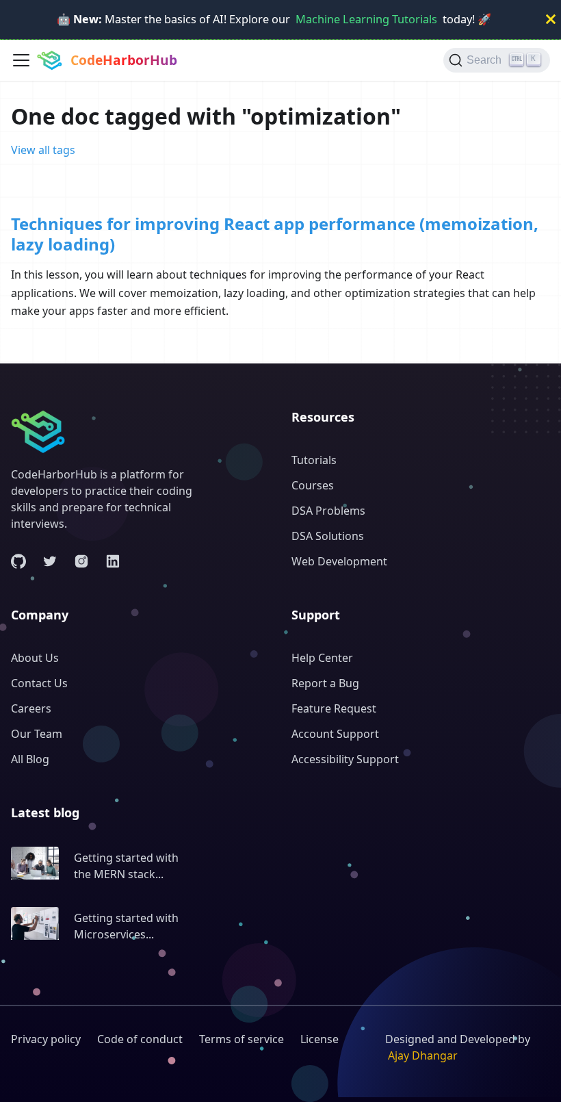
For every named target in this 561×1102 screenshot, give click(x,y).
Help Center (322, 657)
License (319, 1039)
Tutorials (314, 459)
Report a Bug (325, 683)
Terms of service (241, 1039)
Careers (31, 708)
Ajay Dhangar (423, 1055)
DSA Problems (328, 510)
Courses (312, 485)
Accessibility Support (345, 759)
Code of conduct (140, 1039)
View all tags (43, 149)
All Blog (30, 759)
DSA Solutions (327, 535)
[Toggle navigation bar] (21, 60)
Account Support (335, 733)
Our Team (36, 733)
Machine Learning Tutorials (366, 19)
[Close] (550, 19)
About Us (35, 657)
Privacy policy (46, 1039)
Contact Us (39, 683)
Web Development (339, 561)
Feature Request (333, 708)
